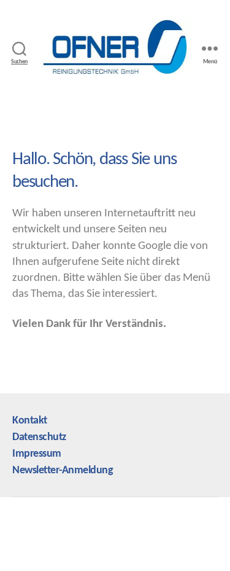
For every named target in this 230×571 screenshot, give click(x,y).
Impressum (36, 454)
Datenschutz (39, 437)
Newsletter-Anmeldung (62, 470)
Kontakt (29, 421)
